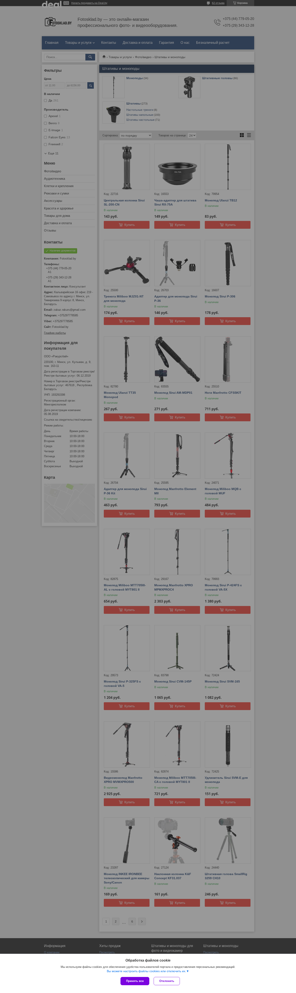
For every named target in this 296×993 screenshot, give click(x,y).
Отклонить (166, 981)
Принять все (135, 981)
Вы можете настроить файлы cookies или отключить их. (146, 971)
